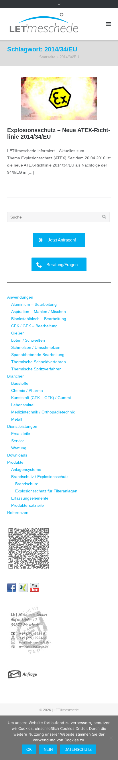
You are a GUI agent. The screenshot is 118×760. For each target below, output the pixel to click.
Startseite (47, 57)
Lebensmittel (22, 405)
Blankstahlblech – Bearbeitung (38, 318)
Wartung (18, 448)
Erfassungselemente (29, 498)
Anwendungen (20, 297)
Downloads (17, 455)
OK (29, 749)
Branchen (16, 376)
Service (18, 440)
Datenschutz (78, 749)
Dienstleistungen (22, 426)
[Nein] (111, 738)
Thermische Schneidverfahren (38, 361)
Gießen (18, 333)
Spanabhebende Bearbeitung (37, 354)
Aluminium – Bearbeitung (34, 304)
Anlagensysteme (26, 469)
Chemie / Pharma (27, 390)
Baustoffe (19, 383)
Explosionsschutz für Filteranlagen (46, 491)
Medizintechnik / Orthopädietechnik (43, 412)
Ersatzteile (20, 433)
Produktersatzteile (27, 505)
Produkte (15, 462)
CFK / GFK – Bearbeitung (34, 326)
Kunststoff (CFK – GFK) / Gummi (41, 397)
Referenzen (17, 512)
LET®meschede (66, 710)
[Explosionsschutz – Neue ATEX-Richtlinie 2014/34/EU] (59, 98)
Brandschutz (26, 483)
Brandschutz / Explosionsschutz (39, 476)
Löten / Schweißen (28, 340)
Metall (16, 419)
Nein (48, 749)
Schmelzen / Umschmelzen (35, 347)
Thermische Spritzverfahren (36, 369)
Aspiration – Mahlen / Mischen (38, 311)
